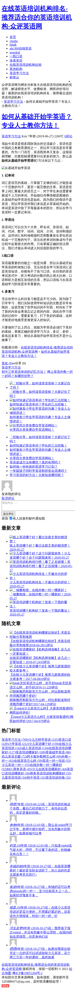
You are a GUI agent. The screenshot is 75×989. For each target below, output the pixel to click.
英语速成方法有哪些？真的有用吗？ (35, 462)
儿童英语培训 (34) (14, 777)
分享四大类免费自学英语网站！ (32, 458)
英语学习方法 (19, 73)
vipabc (14, 41)
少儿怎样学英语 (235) (43, 739)
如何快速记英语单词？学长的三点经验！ (38, 445)
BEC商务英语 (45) (19, 769)
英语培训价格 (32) (58, 777)
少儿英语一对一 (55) (16, 765)
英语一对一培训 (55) (56, 760)
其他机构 (16, 69)
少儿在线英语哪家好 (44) (49, 769)
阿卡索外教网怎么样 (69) (44, 756)
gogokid (15, 52)
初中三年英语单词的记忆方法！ (24, 371)
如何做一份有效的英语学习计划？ (34, 466)
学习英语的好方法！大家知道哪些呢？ (37, 475)
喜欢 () (7, 363)
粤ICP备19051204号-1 (28, 973)
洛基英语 (16, 60)
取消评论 (8, 498)
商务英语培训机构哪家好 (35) (50, 773)
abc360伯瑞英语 (21, 48)
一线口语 (16, 56)
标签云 (14, 77)
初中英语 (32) (36, 777)
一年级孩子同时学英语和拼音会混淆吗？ (38, 470)
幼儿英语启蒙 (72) (14, 756)
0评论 (68, 136)
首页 (13, 37)
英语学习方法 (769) (15, 739)
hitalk (13, 44)
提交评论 (8, 513)
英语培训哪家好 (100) (31, 752)
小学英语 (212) (18, 744)
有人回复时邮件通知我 (29, 518)
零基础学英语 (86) (58, 752)
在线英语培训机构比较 (26, 64)
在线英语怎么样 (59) (28, 760)
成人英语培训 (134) (35, 748)
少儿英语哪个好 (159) (44, 744)
